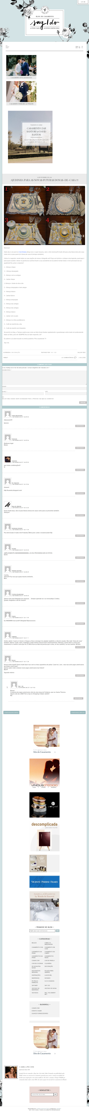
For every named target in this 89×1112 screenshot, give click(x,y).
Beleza (34, 943)
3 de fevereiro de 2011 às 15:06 (20, 484)
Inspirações (36, 975)
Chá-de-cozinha (37, 963)
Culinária (48, 963)
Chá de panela (49, 960)
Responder (80, 426)
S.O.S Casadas (49, 981)
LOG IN (83, 2)
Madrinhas (35, 978)
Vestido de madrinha (35, 989)
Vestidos (35, 992)
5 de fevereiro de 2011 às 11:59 (20, 617)
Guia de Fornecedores (40, 1013)
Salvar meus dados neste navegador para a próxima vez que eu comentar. (28, 398)
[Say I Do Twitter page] (79, 47)
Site (46, 391)
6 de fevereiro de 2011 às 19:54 (26, 687)
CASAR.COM (35, 1008)
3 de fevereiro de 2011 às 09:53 (20, 462)
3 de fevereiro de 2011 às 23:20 (20, 550)
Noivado (47, 978)
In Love (83, 357)
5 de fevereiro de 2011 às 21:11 (20, 638)
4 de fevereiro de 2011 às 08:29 (20, 572)
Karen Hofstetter (43, 1108)
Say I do (47, 985)
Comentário (7, 370)
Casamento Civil (37, 947)
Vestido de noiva (50, 988)
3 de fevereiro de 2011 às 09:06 (20, 440)
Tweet (5, 357)
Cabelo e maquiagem (48, 943)
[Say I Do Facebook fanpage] (82, 47)
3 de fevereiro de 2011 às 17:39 (20, 529)
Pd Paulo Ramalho (35, 981)
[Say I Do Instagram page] (76, 47)
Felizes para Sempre (49, 971)
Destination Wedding (36, 971)
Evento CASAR (37, 1010)
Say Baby (35, 985)
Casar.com (35, 960)
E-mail (4, 391)
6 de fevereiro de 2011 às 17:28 (20, 661)
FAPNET (59, 1108)
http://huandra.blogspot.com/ (13, 490)
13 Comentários (68, 357)
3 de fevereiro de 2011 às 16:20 (20, 507)
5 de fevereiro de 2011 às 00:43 (20, 595)
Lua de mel (48, 975)
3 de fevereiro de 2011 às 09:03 (20, 417)
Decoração (15, 352)
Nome (4, 386)
